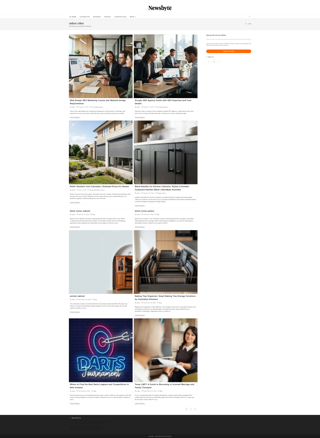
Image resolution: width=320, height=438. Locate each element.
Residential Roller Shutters (97, 190)
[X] (208, 61)
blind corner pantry (144, 211)
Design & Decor (161, 193)
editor (249, 23)
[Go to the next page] (195, 409)
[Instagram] (219, 61)
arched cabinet (77, 296)
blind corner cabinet (80, 211)
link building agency (97, 107)
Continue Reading (75, 117)
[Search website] (249, 17)
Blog (93, 214)
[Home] (246, 23)
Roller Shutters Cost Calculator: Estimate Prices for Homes (99, 186)
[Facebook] (214, 61)
